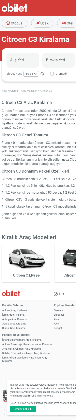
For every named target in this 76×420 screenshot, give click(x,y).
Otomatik (61, 73)
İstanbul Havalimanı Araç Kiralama (22, 339)
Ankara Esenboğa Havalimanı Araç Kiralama (27, 344)
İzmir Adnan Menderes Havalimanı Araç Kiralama (24, 359)
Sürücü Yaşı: (14, 73)
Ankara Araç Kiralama (14, 310)
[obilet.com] (24, 11)
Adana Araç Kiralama (14, 323)
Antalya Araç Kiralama (14, 319)
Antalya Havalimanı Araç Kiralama (21, 348)
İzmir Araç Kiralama (13, 314)
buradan (38, 403)
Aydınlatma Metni (19, 395)
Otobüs (16, 23)
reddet (46, 392)
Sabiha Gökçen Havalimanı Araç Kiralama (26, 353)
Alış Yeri (17, 60)
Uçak (44, 23)
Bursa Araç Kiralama (14, 328)
